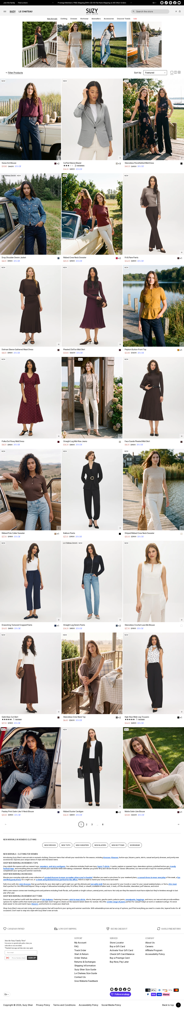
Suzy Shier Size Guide (85, 969)
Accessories (109, 19)
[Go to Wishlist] (172, 11)
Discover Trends (123, 19)
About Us (150, 942)
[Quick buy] (58, 158)
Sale (135, 19)
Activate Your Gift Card (121, 950)
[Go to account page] (176, 11)
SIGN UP (32, 958)
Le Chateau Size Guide (85, 973)
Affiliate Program (153, 950)
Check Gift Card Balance (122, 954)
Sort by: (138, 72)
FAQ (76, 946)
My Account (80, 942)
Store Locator (117, 942)
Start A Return (81, 954)
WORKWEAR (135, 845)
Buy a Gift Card (117, 946)
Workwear (84, 19)
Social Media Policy (111, 1005)
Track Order (80, 950)
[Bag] (179, 11)
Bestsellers (96, 19)
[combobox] (150, 11)
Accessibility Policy (155, 954)
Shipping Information (85, 965)
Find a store (22, 3)
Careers (149, 946)
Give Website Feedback (86, 981)
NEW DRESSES (50, 845)
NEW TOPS (65, 845)
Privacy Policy (43, 1005)
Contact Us (80, 977)
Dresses (73, 19)
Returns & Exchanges (85, 961)
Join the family (9, 3)
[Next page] (178, 824)
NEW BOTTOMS (118, 845)
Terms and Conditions (64, 1005)
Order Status (80, 958)
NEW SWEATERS (82, 845)
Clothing (63, 19)
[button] (150, 11)
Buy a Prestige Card (120, 958)
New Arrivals (52, 19)
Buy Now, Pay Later (119, 961)
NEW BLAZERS (100, 845)
